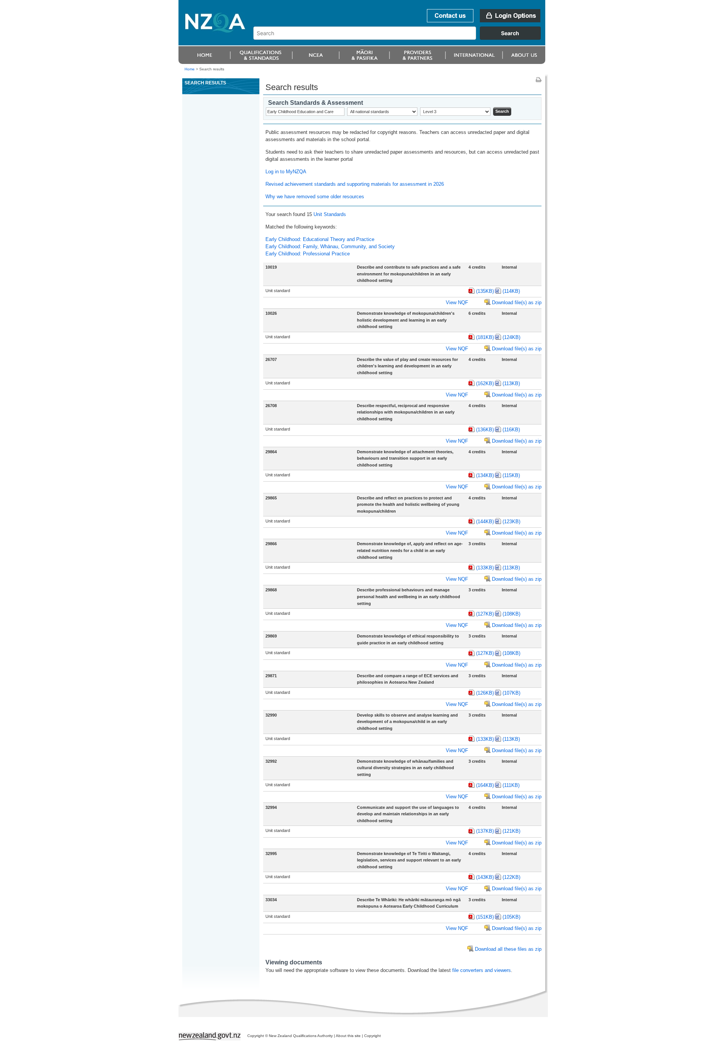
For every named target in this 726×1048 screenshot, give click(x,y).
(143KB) (485, 877)
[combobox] (400, 38)
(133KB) (485, 568)
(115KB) (511, 475)
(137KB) (485, 831)
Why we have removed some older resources (314, 196)
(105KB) (511, 917)
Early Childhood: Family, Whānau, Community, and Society (330, 246)
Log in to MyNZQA (285, 171)
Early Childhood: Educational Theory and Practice (319, 239)
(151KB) (485, 917)
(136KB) (485, 429)
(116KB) (511, 429)
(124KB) (511, 337)
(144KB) (485, 521)
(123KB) (511, 521)
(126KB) (485, 693)
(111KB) (511, 785)
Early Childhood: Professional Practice (307, 254)
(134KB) (485, 475)
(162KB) (485, 383)
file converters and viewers (481, 970)
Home (190, 69)
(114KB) (511, 291)
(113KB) (511, 383)
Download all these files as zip (508, 949)
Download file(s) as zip (516, 302)
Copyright (372, 1036)
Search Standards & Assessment (315, 103)
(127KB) (485, 614)
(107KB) (511, 693)
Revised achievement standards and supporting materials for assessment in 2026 (354, 184)
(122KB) (511, 877)
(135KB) (485, 291)
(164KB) (485, 785)
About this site (348, 1036)
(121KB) (511, 831)
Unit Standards (329, 214)
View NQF (457, 302)
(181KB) (485, 337)
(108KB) (511, 614)
